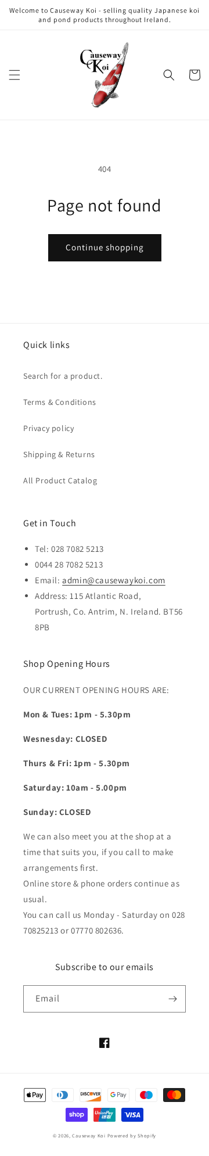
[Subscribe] (172, 999)
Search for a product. (63, 376)
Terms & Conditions (59, 402)
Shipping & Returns (59, 454)
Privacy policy (48, 428)
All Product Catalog (60, 480)
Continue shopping (105, 247)
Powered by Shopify (132, 1135)
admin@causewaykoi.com (113, 580)
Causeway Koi (88, 1135)
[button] (14, 75)
